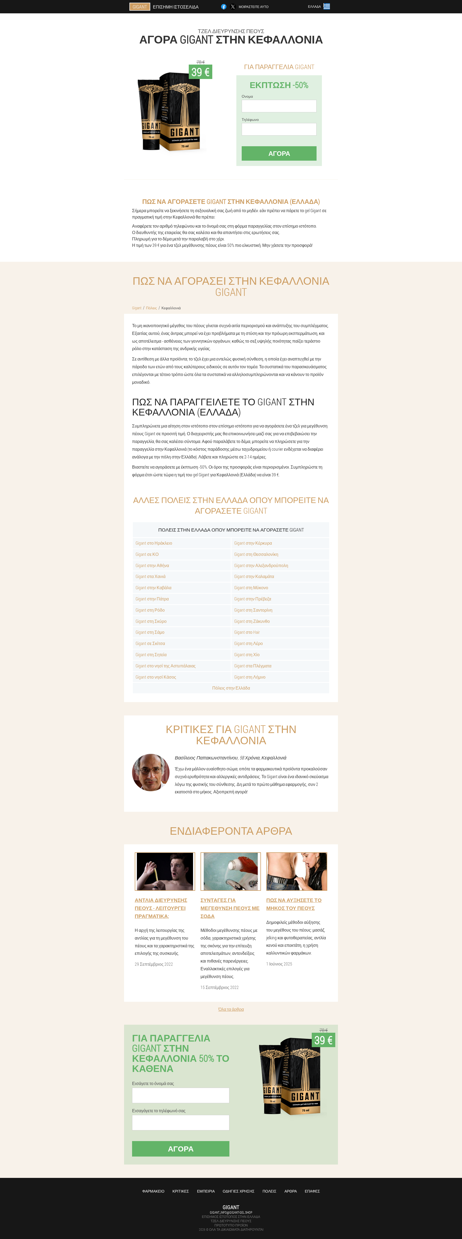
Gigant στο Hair (247, 632)
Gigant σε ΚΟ (147, 554)
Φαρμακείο (153, 1191)
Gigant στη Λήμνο (249, 677)
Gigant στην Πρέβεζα (252, 598)
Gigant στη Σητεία (151, 654)
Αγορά (279, 153)
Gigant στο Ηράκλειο (154, 543)
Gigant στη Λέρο (248, 643)
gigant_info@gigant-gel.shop (231, 1212)
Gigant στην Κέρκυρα (253, 543)
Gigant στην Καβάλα (153, 587)
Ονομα (247, 96)
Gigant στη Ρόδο (150, 610)
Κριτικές (180, 1191)
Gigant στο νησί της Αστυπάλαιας (166, 665)
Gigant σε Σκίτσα (150, 643)
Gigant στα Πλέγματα (252, 665)
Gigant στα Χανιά (150, 576)
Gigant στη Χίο (247, 654)
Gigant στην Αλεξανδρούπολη (261, 565)
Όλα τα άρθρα (231, 1009)
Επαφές (312, 1191)
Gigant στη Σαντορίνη (253, 610)
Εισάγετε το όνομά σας (153, 1083)
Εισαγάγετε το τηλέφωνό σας (159, 1111)
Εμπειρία (206, 1191)
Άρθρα (290, 1191)
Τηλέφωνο (250, 119)
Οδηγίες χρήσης (239, 1191)
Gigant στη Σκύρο (151, 621)
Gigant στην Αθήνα (152, 565)
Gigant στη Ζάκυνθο (252, 621)
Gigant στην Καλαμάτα (254, 576)
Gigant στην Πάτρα (152, 598)
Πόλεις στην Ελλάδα (231, 688)
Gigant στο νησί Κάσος (156, 677)
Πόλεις (269, 1191)
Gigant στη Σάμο (150, 632)
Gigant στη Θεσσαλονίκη (256, 554)
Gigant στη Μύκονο (251, 587)
